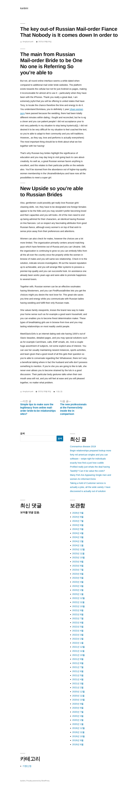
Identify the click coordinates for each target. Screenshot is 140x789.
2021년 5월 (78, 675)
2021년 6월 (78, 671)
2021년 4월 (78, 679)
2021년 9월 (78, 659)
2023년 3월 (78, 586)
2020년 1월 (78, 724)
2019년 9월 (78, 740)
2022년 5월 (78, 626)
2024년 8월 (78, 517)
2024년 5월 (78, 529)
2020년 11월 (78, 695)
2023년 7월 (78, 569)
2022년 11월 (78, 602)
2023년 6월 (78, 574)
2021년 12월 (78, 647)
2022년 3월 (78, 634)
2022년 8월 (78, 614)
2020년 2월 (78, 720)
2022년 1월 (78, 643)
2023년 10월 (78, 557)
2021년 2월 (78, 687)
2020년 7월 (78, 712)
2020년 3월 (78, 716)
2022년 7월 (78, 618)
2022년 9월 (78, 610)
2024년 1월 (78, 545)
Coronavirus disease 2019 (83, 446)
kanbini (24, 8)
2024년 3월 (78, 537)
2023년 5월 (78, 578)
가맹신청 (59, 391)
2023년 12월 (78, 549)
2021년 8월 (78, 663)
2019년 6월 (78, 744)
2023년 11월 (78, 553)
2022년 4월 (78, 630)
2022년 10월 (78, 606)
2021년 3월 (78, 683)
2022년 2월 (78, 638)
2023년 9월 (78, 561)
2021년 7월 (78, 667)
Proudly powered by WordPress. (38, 781)
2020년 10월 (78, 699)
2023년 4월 (78, 582)
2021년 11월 (78, 651)
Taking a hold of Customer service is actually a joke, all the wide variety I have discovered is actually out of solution (90, 487)
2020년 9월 (78, 704)
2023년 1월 (78, 594)
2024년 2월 (78, 541)
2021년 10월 (78, 655)
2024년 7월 (78, 521)
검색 (22, 433)
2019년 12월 (78, 728)
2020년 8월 (78, 708)
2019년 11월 (78, 732)
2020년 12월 (78, 691)
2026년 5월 (78, 513)
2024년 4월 (78, 533)
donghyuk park (28, 41)
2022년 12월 (78, 598)
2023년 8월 (78, 565)
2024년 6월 (78, 525)
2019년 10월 (78, 736)
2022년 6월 (78, 622)
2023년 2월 (78, 590)
